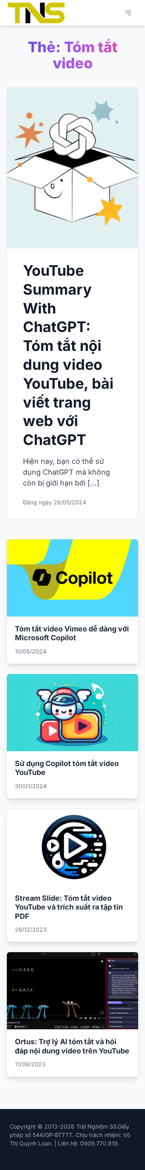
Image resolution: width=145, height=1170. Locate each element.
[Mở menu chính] (128, 12)
